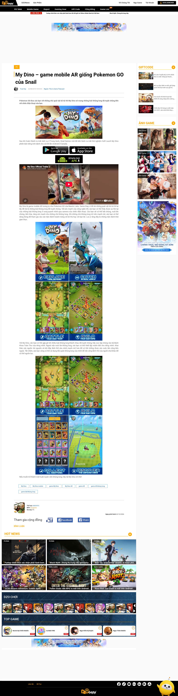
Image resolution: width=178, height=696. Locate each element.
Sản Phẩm (37, 3)
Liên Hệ (30, 684)
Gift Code (75, 9)
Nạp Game (138, 3)
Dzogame (33, 508)
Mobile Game (33, 9)
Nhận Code (161, 76)
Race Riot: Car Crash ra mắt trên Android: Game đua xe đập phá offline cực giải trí (114, 588)
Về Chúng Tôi (124, 3)
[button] (134, 611)
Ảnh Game (146, 123)
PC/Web (6, 541)
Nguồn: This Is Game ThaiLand (54, 89)
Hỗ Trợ (39, 684)
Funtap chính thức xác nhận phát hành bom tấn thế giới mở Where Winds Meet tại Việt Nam (24, 562)
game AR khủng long (98, 486)
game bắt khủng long (28, 492)
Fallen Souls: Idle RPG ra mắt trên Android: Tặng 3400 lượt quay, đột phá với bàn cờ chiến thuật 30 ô (69, 588)
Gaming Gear (60, 9)
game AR (82, 486)
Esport (47, 9)
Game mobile (8, 567)
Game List (104, 9)
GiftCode (146, 67)
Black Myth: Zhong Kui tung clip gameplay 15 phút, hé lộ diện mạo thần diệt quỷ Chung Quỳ (70, 562)
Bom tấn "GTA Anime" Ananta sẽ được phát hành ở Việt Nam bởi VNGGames (85, 13)
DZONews (26, 3)
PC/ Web (18, 9)
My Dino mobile (38, 486)
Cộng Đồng (90, 9)
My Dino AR (69, 486)
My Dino (23, 486)
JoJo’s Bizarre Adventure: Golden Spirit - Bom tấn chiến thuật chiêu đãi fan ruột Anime (23, 588)
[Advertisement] (89, 48)
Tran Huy (23, 89)
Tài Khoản (150, 3)
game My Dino (54, 486)
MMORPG (36, 505)
